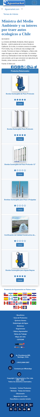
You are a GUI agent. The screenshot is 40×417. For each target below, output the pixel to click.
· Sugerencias (20, 329)
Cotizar (20, 104)
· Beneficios (20, 315)
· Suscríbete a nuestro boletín (20, 399)
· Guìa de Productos (20, 318)
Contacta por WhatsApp (23, 368)
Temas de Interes (10, 14)
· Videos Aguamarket (20, 331)
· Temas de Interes (23, 391)
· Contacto (13, 388)
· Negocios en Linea (20, 396)
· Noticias (13, 391)
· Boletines (20, 326)
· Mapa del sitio (20, 337)
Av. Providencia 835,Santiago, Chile (23, 356)
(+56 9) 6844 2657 (23, 362)
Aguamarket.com (12, 9)
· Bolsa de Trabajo (20, 334)
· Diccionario (20, 393)
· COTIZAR (20, 339)
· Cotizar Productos (24, 388)
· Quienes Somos (20, 320)
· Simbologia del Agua (20, 323)
